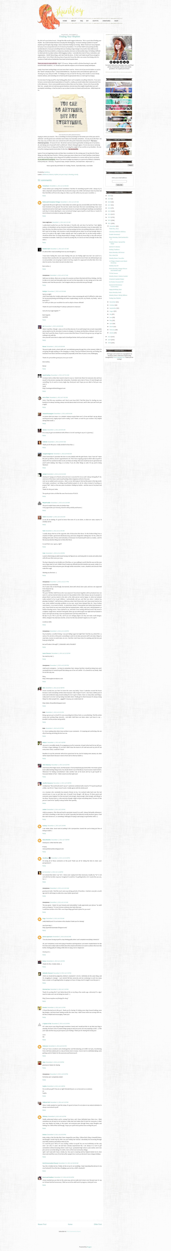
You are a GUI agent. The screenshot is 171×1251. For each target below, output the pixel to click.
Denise (45, 1134)
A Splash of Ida (47, 1023)
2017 (109, 205)
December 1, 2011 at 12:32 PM (61, 653)
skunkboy (45, 858)
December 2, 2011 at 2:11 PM (56, 1007)
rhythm (56, 174)
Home (70, 1224)
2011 (109, 223)
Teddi (44, 517)
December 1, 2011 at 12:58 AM (59, 186)
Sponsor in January (114, 247)
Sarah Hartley (46, 375)
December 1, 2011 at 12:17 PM (59, 582)
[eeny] (44, 474)
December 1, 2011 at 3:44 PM (56, 742)
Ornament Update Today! (116, 279)
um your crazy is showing (66, 174)
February (112, 330)
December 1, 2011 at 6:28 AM (56, 346)
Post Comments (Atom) (74, 1231)
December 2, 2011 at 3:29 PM (55, 1062)
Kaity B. (45, 742)
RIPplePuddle (46, 502)
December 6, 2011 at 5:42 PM (57, 1116)
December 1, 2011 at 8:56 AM (63, 413)
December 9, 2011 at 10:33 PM (56, 1134)
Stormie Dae (46, 989)
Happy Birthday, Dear (115, 289)
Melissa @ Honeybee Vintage (51, 202)
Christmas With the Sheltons (117, 231)
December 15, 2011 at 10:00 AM (68, 1163)
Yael (44, 531)
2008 (109, 343)
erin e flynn (46, 397)
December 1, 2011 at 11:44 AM (55, 531)
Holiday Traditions (114, 249)
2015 (109, 211)
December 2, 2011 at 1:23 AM (59, 902)
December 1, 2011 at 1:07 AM (70, 202)
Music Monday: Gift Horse (116, 252)
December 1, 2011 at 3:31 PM (55, 712)
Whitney (45, 1116)
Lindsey (45, 826)
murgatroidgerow (48, 454)
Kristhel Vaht (46, 249)
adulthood (45, 174)
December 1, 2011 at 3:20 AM (57, 291)
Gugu (44, 918)
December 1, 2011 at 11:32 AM (55, 517)
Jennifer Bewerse (48, 783)
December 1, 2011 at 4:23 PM (60, 765)
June (111, 317)
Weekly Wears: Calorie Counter (118, 276)
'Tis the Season (113, 273)
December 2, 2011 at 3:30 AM (55, 918)
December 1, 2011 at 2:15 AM (60, 249)
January (112, 333)
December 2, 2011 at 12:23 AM (59, 888)
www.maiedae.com (119, 357)
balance (51, 174)
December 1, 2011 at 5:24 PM (57, 826)
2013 (109, 217)
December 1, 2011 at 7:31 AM (60, 375)
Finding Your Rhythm (115, 298)
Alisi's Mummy (47, 765)
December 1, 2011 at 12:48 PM (55, 688)
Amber (45, 809)
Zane (44, 1062)
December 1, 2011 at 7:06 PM (60, 840)
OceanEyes (46, 186)
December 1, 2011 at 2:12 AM (61, 222)
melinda (45, 442)
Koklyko (45, 291)
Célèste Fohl (46, 1102)
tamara (45, 430)
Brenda (45, 1007)
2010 (109, 337)
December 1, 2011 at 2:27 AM (59, 275)
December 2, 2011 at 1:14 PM (59, 989)
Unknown (45, 1046)
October (112, 305)
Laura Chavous (47, 653)
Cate (44, 553)
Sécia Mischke (47, 840)
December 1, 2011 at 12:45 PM (59, 665)
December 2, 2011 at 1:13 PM (62, 973)
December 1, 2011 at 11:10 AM (60, 502)
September (113, 308)
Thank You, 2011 (114, 229)
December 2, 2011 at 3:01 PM (58, 1046)
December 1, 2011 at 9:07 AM (57, 442)
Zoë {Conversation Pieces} (50, 1163)
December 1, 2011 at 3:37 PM (55, 728)
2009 (109, 340)
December (113, 226)
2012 (109, 220)
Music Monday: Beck (115, 292)
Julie (44, 688)
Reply (44, 196)
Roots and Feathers (48, 1177)
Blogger (89, 1247)
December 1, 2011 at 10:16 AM (56, 474)
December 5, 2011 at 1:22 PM (59, 1102)
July (111, 314)
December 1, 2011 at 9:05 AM (56, 430)
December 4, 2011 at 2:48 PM (56, 1086)
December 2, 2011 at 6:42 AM (62, 936)
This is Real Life (113, 255)
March (112, 326)
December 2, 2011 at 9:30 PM (59, 1074)
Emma (44, 961)
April (111, 323)
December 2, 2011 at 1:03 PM (56, 961)
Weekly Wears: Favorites (116, 258)
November (113, 302)
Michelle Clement (48, 973)
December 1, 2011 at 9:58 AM (63, 454)
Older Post (98, 1224)
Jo (43, 872)
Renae (44, 346)
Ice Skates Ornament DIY (116, 282)
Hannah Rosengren (48, 413)
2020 (109, 196)
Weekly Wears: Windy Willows (118, 295)
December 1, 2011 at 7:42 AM (59, 397)
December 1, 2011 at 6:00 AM (54, 326)
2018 (109, 202)
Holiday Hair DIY (113, 266)
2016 (109, 208)
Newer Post (42, 1224)
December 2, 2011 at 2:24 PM (61, 1023)
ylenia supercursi (47, 936)
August (112, 311)
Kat (43, 326)
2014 (109, 214)
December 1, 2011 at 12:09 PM (55, 553)
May (111, 320)
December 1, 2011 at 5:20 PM (56, 809)
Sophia (45, 1086)
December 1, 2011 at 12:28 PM (59, 631)
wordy (76, 174)
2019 (109, 199)
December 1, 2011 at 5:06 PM (62, 783)
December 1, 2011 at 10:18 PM (60, 858)
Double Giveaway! (114, 234)
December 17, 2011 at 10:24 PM (64, 1177)
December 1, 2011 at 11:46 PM (53, 872)
